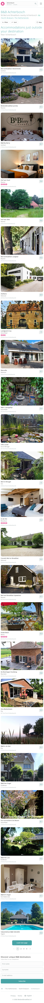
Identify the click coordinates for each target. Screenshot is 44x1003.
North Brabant (7, 18)
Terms (20, 996)
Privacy (13, 996)
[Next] (40, 52)
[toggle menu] (41, 4)
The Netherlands (21, 18)
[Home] (2, 988)
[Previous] (4, 52)
